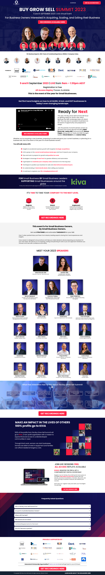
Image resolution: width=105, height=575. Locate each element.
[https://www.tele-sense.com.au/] (22, 548)
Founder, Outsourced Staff (20, 377)
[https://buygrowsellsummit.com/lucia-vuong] (42, 309)
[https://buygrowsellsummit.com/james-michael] (20, 329)
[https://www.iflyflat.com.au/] (84, 553)
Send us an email (54, 564)
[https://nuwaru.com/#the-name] (34, 553)
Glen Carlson (41, 337)
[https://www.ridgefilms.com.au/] (34, 548)
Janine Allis (64, 273)
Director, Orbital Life (63, 338)
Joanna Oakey (52, 296)
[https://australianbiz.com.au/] (83, 559)
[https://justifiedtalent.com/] (47, 548)
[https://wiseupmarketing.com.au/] (73, 553)
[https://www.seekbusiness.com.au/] (46, 543)
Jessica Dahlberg (85, 337)
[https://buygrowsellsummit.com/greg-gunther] (63, 348)
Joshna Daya (85, 356)
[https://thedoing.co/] (60, 553)
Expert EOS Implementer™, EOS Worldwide (63, 318)
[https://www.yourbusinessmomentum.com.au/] (59, 548)
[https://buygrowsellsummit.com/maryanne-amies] (63, 368)
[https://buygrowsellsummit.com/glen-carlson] (42, 329)
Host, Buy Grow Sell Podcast (30, 298)
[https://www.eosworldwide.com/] (59, 543)
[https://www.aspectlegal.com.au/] (34, 543)
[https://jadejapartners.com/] (73, 559)
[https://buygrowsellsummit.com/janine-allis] (64, 263)
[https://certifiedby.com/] (60, 559)
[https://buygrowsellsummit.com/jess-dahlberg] (85, 329)
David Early (20, 356)
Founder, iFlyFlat (85, 377)
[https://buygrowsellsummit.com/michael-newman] (42, 348)
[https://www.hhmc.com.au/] (22, 559)
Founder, (81, 338)
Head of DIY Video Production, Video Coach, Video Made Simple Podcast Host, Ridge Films (85, 318)
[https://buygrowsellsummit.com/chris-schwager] (85, 309)
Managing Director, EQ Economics (20, 319)
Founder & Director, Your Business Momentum (63, 358)
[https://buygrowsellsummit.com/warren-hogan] (20, 309)
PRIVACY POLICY (44, 573)
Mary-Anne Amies (63, 376)
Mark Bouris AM (40, 273)
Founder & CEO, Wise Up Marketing (63, 377)
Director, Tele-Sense (41, 357)
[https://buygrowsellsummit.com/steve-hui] (85, 368)
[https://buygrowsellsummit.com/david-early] (20, 348)
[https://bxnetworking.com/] (72, 548)
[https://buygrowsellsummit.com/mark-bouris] (40, 263)
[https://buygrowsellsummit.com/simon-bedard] (29, 287)
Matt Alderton (75, 296)
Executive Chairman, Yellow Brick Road (41, 274)
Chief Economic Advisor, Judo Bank (20, 318)
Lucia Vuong (41, 316)
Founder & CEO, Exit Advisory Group (30, 297)
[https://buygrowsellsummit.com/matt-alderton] (75, 287)
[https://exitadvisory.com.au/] (22, 543)
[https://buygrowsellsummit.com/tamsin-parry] (42, 368)
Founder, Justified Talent (19, 338)
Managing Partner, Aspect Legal (52, 297)
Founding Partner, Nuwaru (20, 357)
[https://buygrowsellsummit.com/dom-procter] (20, 368)
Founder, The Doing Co (41, 377)
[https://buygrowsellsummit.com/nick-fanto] (63, 329)
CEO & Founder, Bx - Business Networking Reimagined (75, 298)
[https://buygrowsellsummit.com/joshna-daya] (85, 348)
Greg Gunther (63, 356)
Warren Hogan (20, 316)
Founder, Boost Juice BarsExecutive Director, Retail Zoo (64, 275)
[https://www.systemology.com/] (34, 559)
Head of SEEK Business (41, 318)
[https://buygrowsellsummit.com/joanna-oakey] (52, 287)
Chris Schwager (85, 316)
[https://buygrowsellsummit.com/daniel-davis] (63, 309)
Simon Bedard (30, 296)
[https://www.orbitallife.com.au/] (22, 553)
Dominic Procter (20, 376)
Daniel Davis (63, 316)
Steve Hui (85, 376)
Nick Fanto (63, 337)
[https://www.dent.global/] (71, 543)
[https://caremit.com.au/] (47, 559)
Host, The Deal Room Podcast (52, 298)
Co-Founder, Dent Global (41, 338)
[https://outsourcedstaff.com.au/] (47, 553)
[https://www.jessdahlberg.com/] (84, 548)
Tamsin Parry (41, 376)
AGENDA (73, 3)
